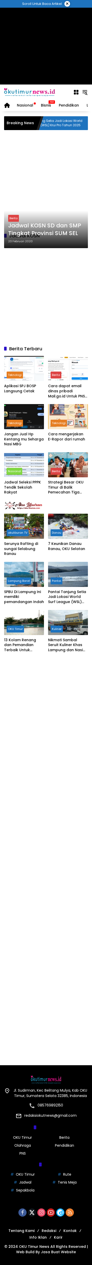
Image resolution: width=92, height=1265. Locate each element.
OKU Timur (15, 629)
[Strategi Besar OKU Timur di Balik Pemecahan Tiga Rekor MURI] (68, 464)
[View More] (46, 505)
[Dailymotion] (60, 1212)
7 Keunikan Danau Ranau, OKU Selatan (66, 546)
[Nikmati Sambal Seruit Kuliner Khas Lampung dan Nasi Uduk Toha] (68, 622)
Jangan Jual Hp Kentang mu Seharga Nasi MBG (24, 439)
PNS (22, 1153)
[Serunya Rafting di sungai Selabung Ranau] (24, 526)
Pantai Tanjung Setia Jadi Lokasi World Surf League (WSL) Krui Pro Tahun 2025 (41, 123)
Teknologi (15, 375)
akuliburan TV (17, 533)
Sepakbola (25, 1190)
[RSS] (70, 1212)
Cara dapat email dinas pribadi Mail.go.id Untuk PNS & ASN (66, 391)
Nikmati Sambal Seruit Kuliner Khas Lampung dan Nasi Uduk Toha (65, 645)
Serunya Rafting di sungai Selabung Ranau (21, 548)
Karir (58, 1237)
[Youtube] (51, 1212)
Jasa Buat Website (58, 1252)
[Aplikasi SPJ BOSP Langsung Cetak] (24, 368)
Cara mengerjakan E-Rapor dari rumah (66, 437)
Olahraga (22, 1145)
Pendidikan (64, 1145)
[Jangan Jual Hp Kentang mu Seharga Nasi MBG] (24, 416)
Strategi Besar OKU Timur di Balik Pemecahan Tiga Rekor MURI (66, 487)
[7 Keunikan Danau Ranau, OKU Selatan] (68, 526)
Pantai (56, 581)
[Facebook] (22, 1212)
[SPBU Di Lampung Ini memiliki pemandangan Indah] (24, 574)
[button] (85, 92)
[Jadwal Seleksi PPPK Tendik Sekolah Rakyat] (24, 464)
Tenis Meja (67, 1182)
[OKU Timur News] (29, 91)
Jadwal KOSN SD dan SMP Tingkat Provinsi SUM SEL (44, 229)
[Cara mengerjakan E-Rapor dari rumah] (68, 416)
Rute (67, 1174)
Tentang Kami (21, 1230)
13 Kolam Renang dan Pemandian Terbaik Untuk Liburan (20, 645)
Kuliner (57, 629)
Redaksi (49, 1230)
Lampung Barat (19, 581)
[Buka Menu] (76, 92)
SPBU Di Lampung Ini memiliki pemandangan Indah (24, 596)
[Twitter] (32, 1212)
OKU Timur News (34, 1246)
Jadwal (25, 1182)
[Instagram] (41, 1212)
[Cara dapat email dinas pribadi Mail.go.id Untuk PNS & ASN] (68, 368)
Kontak (70, 1230)
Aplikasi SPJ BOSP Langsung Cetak (20, 389)
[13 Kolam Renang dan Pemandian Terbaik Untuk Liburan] (24, 622)
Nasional (14, 471)
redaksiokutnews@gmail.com (50, 1115)
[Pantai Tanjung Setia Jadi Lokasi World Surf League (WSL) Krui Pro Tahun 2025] (68, 574)
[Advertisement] (46, 46)
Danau (56, 533)
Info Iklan (38, 1237)
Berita (13, 218)
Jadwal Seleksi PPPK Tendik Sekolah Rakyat (22, 487)
